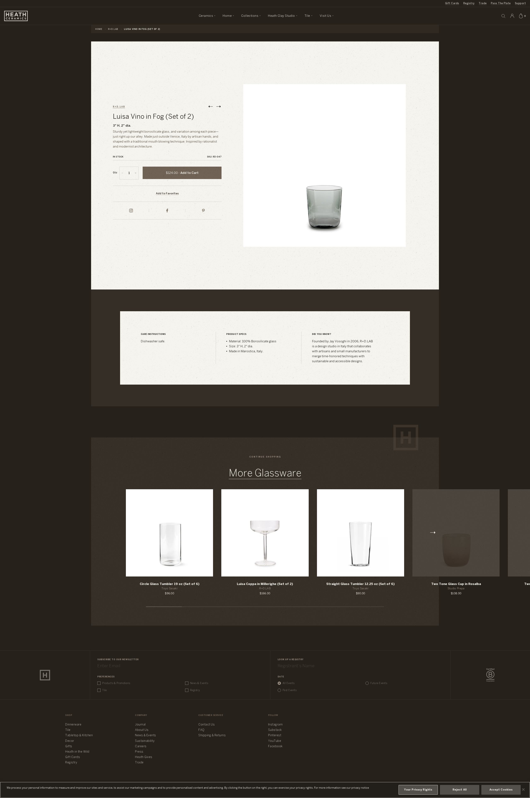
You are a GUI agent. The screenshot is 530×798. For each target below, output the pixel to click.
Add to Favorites (167, 193)
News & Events (199, 683)
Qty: (115, 173)
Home (98, 29)
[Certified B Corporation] (490, 675)
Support (520, 3)
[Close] (523, 789)
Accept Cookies (501, 789)
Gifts (68, 746)
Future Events (378, 683)
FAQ (201, 730)
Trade (483, 3)
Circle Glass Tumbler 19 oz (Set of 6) (169, 584)
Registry (469, 3)
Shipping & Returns (212, 735)
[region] (265, 790)
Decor (69, 741)
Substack (275, 730)
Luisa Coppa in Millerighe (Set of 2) (265, 584)
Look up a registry (291, 660)
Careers (141, 746)
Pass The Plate (501, 3)
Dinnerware (73, 724)
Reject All (460, 789)
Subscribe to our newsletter (118, 660)
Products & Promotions (116, 683)
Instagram (275, 724)
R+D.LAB (113, 29)
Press (139, 752)
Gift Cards (452, 3)
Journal (140, 724)
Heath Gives (143, 757)
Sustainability (144, 741)
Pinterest (274, 735)
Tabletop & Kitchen (79, 735)
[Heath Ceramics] (45, 675)
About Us (141, 730)
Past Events (290, 690)
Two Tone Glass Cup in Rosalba (456, 584)
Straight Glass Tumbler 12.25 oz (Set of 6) (360, 584)
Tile (104, 690)
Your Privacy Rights (418, 789)
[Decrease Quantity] (122, 173)
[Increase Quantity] (135, 173)
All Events (289, 683)
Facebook (275, 746)
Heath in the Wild (77, 752)
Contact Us (206, 724)
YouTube (274, 741)
